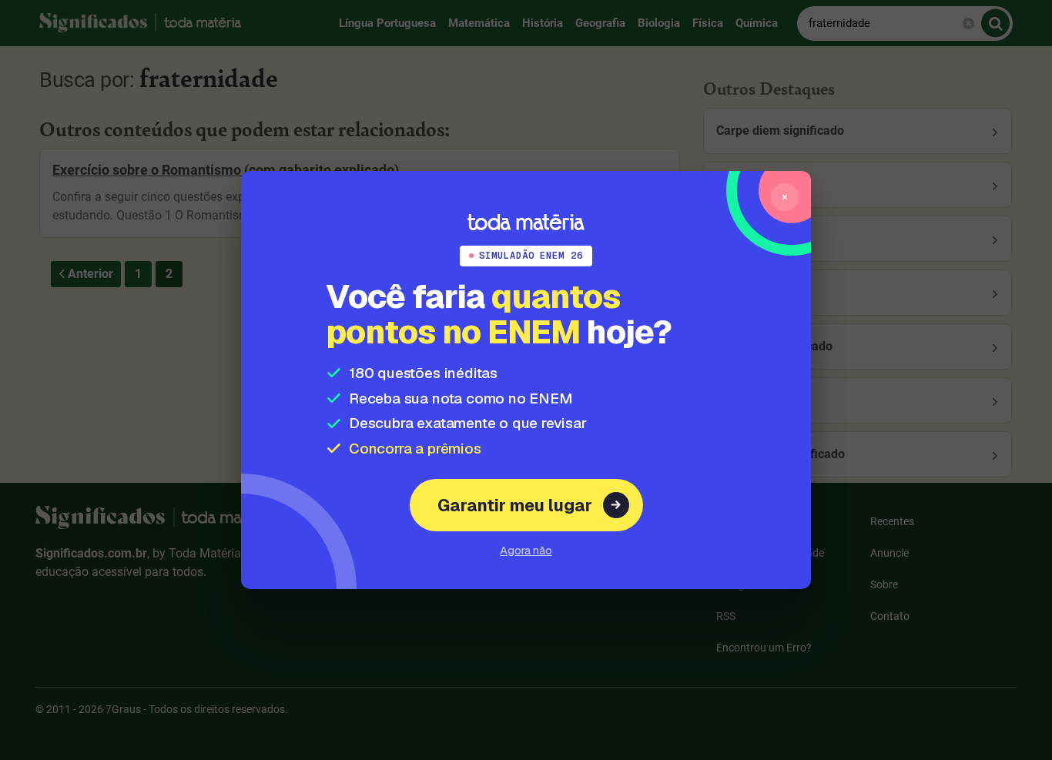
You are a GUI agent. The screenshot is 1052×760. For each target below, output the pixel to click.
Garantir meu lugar (514, 505)
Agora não (526, 550)
